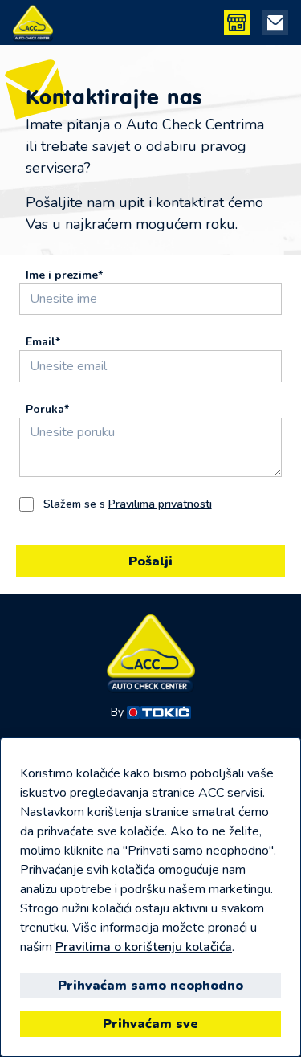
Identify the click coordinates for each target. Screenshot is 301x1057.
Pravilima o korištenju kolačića (143, 947)
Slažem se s (127, 504)
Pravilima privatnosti (160, 504)
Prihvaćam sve (150, 1024)
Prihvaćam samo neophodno (150, 985)
